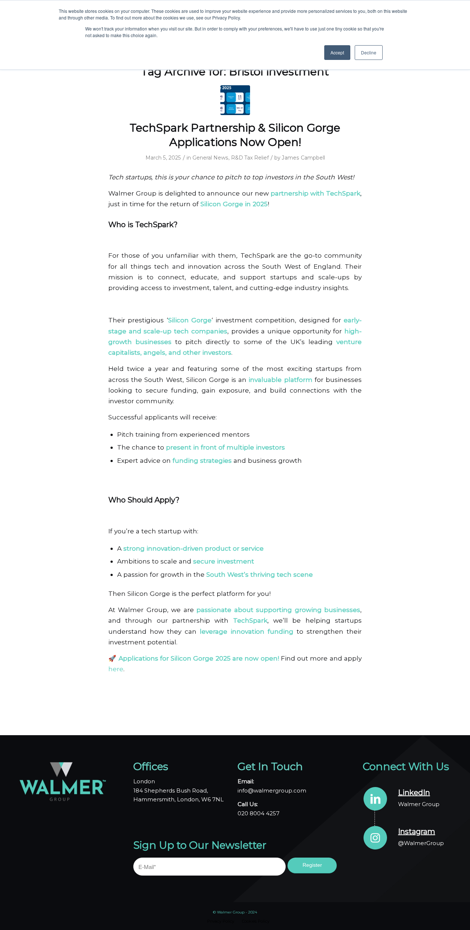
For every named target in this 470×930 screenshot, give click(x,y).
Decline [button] (368, 52)
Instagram (416, 831)
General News (210, 157)
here (115, 669)
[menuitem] (220, 921)
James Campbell (303, 157)
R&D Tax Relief (250, 157)
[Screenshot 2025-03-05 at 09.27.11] (235, 100)
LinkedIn (414, 792)
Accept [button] (337, 52)
